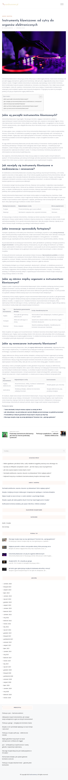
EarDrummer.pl (33, 774)
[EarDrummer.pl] (11, 4)
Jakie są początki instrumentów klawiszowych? (16, 99)
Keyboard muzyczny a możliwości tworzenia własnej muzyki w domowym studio (26, 476)
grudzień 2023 (7, 602)
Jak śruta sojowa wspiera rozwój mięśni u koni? (17, 470)
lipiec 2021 (6, 648)
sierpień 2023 (7, 605)
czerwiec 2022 (7, 614)
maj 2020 (6, 691)
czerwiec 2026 (7, 584)
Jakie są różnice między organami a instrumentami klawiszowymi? (21, 106)
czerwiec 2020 (7, 688)
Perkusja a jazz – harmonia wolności (12, 713)
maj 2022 (6, 617)
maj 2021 (6, 654)
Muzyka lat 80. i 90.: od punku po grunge (20, 561)
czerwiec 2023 (7, 608)
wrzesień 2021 (7, 642)
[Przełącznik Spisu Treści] (40, 96)
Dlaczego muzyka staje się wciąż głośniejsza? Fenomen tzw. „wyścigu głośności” (30, 417)
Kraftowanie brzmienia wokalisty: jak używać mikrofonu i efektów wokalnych (24, 504)
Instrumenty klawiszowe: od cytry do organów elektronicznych (26, 554)
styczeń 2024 (7, 599)
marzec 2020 (7, 697)
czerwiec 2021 (7, 651)
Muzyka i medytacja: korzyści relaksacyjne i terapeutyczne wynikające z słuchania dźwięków (28, 492)
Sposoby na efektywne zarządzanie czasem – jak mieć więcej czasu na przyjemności (27, 467)
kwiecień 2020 (7, 694)
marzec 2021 (7, 661)
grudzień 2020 (7, 670)
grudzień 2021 (7, 633)
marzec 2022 (7, 624)
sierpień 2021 (7, 645)
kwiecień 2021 (7, 657)
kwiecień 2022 (7, 620)
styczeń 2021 (7, 667)
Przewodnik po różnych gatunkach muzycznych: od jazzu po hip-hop (26, 414)
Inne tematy (5, 527)
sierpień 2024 (7, 590)
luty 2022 (6, 627)
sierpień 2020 (7, 682)
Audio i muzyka (7, 16)
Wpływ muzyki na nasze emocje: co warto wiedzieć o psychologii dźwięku (23, 496)
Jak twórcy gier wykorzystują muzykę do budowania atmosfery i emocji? (29, 568)
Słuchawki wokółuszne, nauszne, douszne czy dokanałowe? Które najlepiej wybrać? (27, 473)
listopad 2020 (7, 673)
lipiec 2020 (6, 685)
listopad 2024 (7, 587)
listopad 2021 (7, 636)
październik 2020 (8, 676)
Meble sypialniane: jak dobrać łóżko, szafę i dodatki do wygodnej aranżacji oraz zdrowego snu (30, 463)
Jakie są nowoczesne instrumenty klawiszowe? (16, 108)
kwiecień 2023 (7, 611)
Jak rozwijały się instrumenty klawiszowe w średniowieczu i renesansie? (23, 101)
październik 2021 (8, 639)
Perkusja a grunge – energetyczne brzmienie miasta (17, 723)
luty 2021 (6, 664)
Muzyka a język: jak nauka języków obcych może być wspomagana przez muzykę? (25, 500)
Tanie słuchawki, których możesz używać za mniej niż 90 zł (23, 409)
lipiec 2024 (6, 593)
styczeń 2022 (7, 630)
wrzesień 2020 (7, 679)
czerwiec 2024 (7, 596)
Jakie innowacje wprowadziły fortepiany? (14, 104)
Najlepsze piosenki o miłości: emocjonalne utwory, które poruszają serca (30, 546)
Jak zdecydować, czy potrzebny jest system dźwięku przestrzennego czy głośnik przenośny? (33, 412)
